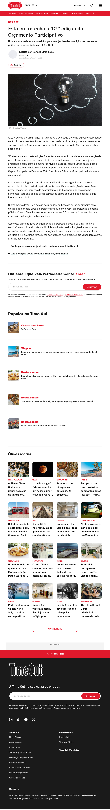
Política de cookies (17, 763)
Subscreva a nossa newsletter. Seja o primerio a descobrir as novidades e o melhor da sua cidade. (52, 280)
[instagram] (10, 719)
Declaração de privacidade (21, 758)
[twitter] (33, 719)
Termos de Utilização (55, 295)
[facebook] (26, 719)
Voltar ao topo (57, 654)
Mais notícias (55, 629)
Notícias (12, 13)
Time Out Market (66, 742)
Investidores (14, 748)
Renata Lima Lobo (43, 52)
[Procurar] (92, 5)
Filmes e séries (77, 13)
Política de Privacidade (74, 295)
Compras (64, 13)
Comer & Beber (42, 13)
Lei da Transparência (18, 773)
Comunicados (15, 742)
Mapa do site (14, 789)
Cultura (55, 13)
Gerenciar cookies (17, 778)
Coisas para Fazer (26, 13)
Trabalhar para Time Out (20, 753)
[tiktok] (18, 719)
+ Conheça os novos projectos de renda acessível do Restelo (43, 246)
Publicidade (64, 737)
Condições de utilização (19, 768)
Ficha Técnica (15, 737)
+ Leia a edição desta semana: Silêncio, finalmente (38, 254)
